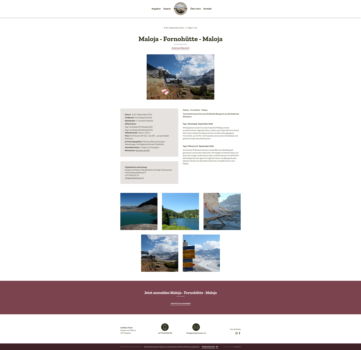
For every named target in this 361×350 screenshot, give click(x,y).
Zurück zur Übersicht (180, 48)
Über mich (195, 8)
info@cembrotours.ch (134, 178)
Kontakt (207, 8)
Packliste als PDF (143, 150)
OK (217, 347)
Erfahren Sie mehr (208, 347)
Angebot (156, 8)
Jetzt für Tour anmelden (181, 303)
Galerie (167, 8)
